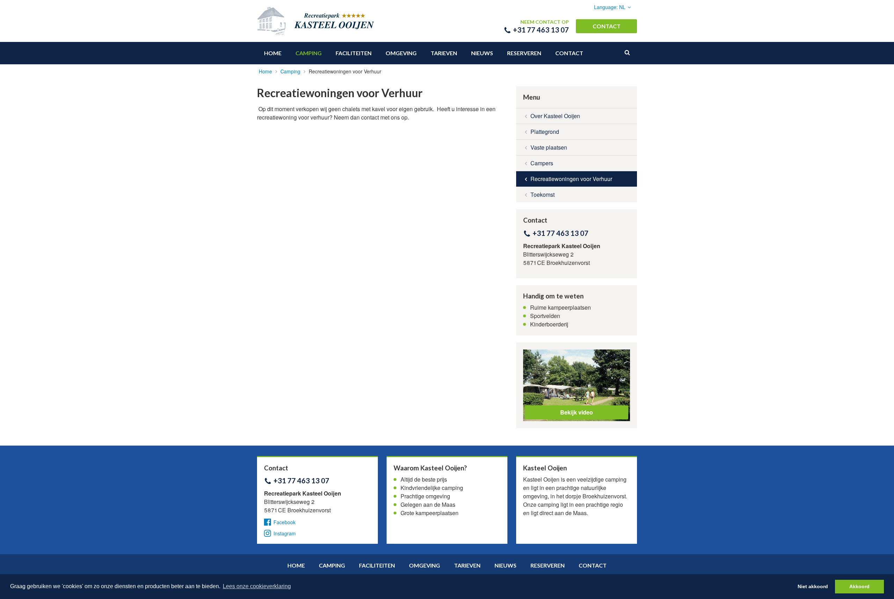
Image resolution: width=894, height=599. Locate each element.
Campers (541, 163)
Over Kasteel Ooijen (555, 116)
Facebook (284, 522)
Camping (308, 53)
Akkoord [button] (859, 586)
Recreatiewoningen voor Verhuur (571, 179)
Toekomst (542, 194)
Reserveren (524, 53)
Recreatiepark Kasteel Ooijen (349, 21)
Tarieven (444, 53)
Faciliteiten (354, 53)
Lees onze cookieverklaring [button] (257, 586)
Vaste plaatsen (548, 147)
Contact (607, 26)
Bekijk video (576, 412)
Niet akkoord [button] (813, 586)
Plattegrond (544, 132)
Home (272, 53)
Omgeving (401, 53)
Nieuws (482, 53)
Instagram (284, 533)
